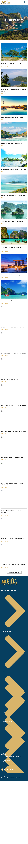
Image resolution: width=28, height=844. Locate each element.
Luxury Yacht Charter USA (9, 379)
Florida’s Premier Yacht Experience (12, 457)
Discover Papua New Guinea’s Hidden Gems (13, 90)
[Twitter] (8, 769)
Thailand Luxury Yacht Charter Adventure (11, 248)
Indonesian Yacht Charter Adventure (13, 353)
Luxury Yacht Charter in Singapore (12, 275)
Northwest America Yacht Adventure (13, 405)
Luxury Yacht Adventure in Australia (13, 195)
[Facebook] (5, 769)
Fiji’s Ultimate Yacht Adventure (11, 143)
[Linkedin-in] (10, 769)
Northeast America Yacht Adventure (13, 431)
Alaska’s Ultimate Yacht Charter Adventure (12, 484)
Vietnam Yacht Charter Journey (12, 221)
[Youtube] (13, 769)
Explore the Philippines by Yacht (12, 301)
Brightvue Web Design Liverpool (13, 777)
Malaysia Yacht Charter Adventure (13, 327)
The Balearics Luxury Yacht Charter (13, 564)
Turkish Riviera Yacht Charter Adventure (11, 511)
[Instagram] (2, 769)
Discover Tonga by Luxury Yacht (12, 63)
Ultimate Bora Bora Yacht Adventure (13, 169)
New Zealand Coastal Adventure (12, 117)
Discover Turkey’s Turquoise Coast (12, 538)
